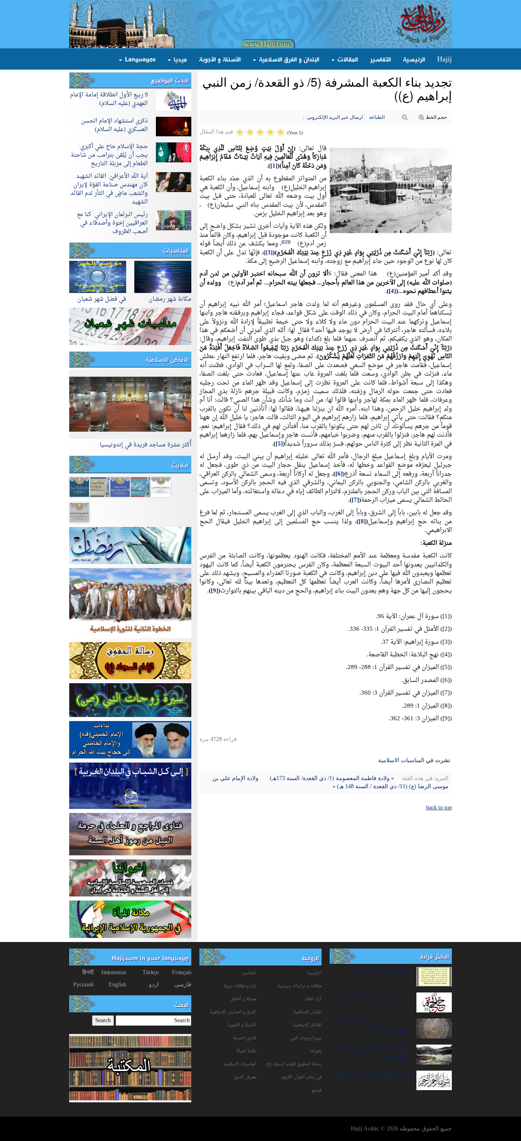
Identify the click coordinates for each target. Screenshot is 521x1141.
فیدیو (316, 1090)
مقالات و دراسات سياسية (300, 986)
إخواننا (316, 1051)
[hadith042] (161, 486)
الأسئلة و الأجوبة (220, 59)
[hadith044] (100, 486)
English (117, 984)
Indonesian (113, 972)
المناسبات (175, 250)
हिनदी (88, 972)
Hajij (444, 59)
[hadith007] (140, 486)
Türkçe (150, 972)
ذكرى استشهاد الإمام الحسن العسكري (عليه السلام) (114, 125)
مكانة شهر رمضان (170, 299)
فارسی (182, 984)
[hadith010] (120, 486)
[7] (355, 500)
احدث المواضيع (169, 80)
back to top (439, 807)
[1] (274, 166)
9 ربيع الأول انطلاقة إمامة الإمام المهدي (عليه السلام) (109, 99)
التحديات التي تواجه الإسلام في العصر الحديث (369, 1027)
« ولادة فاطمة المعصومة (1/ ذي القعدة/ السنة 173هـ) (331, 778)
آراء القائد (313, 999)
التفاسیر (249, 973)
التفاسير (380, 59)
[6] (339, 474)
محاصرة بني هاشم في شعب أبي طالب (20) (369, 1053)
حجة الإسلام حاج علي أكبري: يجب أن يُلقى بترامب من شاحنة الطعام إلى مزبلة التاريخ (109, 155)
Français (181, 972)
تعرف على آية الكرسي (382, 971)
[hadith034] (79, 486)
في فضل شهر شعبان (101, 299)
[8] (362, 522)
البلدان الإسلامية (307, 1012)
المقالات (346, 59)
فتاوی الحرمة (244, 1038)
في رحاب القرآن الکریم (302, 1077)
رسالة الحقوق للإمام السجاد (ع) (294, 1064)
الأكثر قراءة (434, 956)
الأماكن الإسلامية (166, 359)
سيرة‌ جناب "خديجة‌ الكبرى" (374, 996)
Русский (83, 984)
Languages (139, 59)
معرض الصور (245, 1077)
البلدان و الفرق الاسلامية (288, 59)
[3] (269, 253)
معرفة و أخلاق (243, 999)
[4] (392, 291)
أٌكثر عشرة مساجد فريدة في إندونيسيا (145, 444)
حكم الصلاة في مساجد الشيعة (371, 1074)
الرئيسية (414, 59)
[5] (279, 444)
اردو (154, 984)
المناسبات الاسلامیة (401, 760)
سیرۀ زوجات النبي (306, 1038)
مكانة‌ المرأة (246, 1051)
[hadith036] (79, 512)
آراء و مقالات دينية (239, 986)
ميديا (179, 59)
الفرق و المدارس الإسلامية (233, 1012)
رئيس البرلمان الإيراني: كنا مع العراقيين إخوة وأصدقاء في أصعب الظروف (112, 223)
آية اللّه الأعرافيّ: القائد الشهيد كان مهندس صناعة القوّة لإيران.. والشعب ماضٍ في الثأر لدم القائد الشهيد (109, 189)
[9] (214, 591)
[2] (286, 242)
